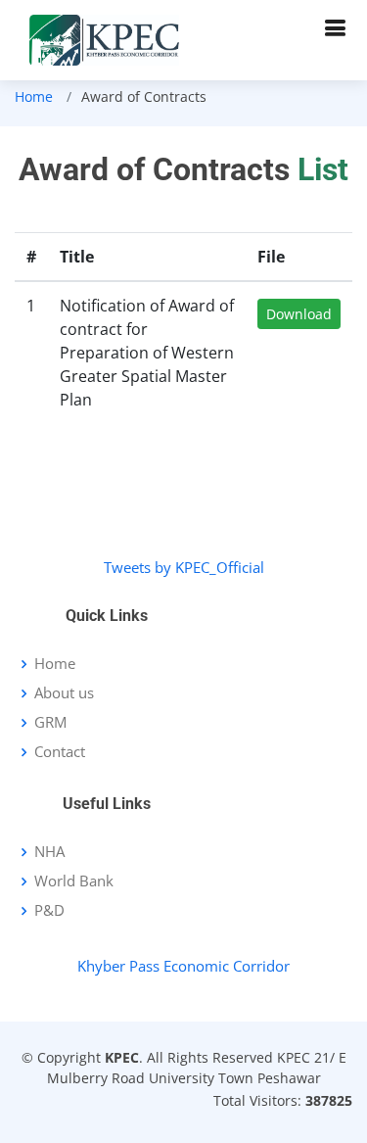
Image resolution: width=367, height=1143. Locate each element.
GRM (50, 722)
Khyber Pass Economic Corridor (183, 966)
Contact (59, 751)
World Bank (74, 881)
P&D (49, 910)
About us (64, 693)
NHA (49, 851)
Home (34, 96)
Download (299, 314)
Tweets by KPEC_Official (184, 567)
